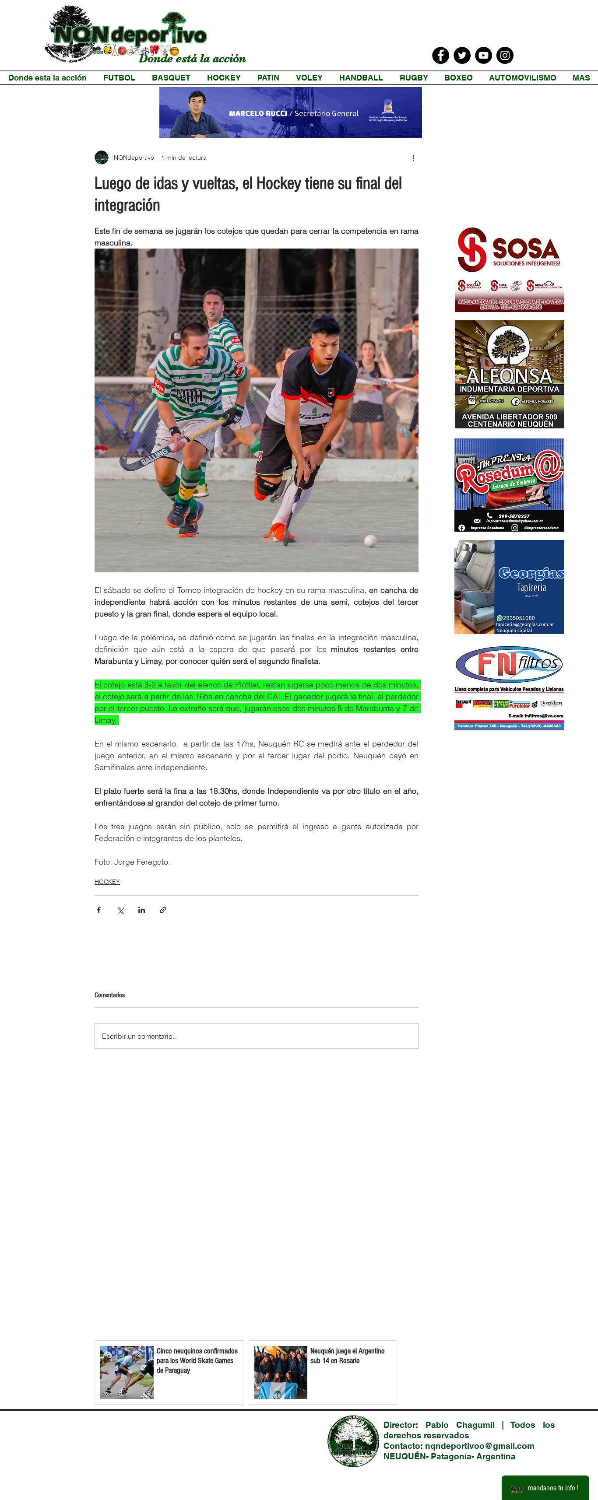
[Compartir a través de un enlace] (163, 910)
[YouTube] (483, 55)
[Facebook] (440, 55)
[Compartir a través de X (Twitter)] (120, 910)
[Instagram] (505, 55)
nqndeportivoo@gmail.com (480, 1446)
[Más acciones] (413, 157)
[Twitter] (462, 55)
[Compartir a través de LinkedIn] (141, 910)
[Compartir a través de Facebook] (99, 910)
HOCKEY (107, 882)
